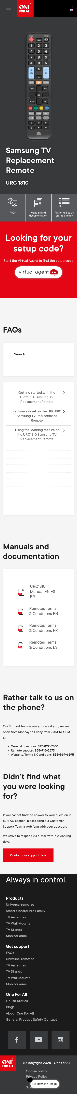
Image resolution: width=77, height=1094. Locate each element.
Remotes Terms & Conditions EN (43, 611)
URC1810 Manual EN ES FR (42, 592)
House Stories (17, 1001)
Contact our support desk (28, 855)
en (73, 10)
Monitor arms (16, 936)
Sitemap (32, 1088)
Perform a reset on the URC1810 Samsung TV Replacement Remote (36, 416)
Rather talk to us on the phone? (64, 214)
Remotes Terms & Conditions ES (43, 645)
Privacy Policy (37, 1077)
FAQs (12, 213)
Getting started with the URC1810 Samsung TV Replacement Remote (36, 397)
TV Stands (14, 930)
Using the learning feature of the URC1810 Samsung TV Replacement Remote (37, 434)
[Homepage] (25, 8)
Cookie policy (36, 1072)
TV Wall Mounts (18, 924)
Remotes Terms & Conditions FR (43, 628)
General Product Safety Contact (31, 1020)
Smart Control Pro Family (25, 911)
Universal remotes (20, 905)
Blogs (10, 1007)
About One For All (20, 1014)
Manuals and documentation (38, 214)
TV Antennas (16, 918)
